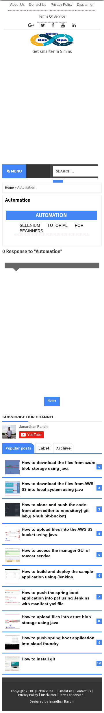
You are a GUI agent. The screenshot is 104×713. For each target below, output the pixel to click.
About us (66, 691)
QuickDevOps (43, 691)
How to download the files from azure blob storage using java (58, 465)
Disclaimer (48, 695)
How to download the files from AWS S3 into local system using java (57, 486)
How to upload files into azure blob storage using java (56, 619)
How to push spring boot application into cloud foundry (58, 641)
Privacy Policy (28, 695)
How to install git (38, 659)
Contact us (83, 691)
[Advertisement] (52, 109)
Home (9, 187)
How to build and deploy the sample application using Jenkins (57, 574)
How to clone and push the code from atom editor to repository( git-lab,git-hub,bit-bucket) (56, 510)
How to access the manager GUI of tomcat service (56, 553)
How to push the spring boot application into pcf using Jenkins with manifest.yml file (56, 598)
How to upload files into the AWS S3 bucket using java (57, 532)
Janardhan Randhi (61, 701)
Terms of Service (52, 16)
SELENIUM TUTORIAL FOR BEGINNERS (51, 228)
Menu (16, 171)
